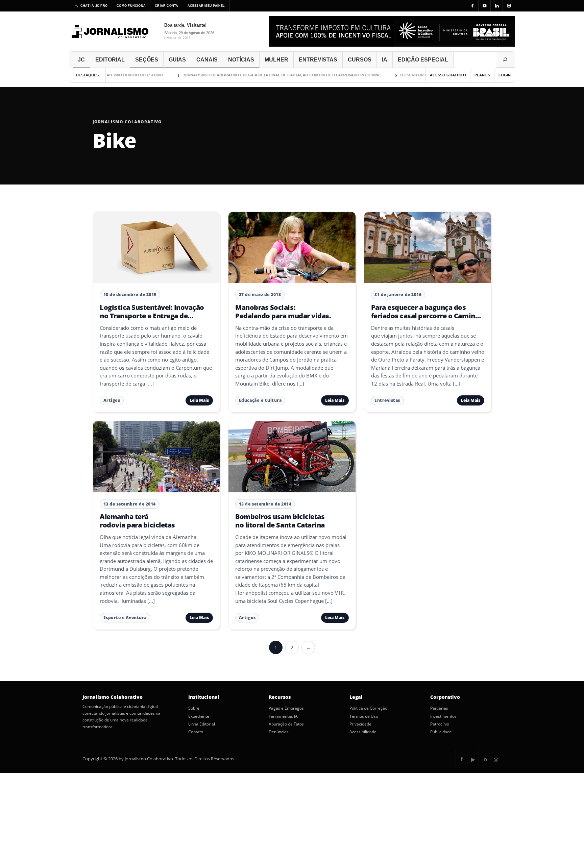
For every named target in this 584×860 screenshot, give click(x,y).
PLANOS (482, 75)
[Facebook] (472, 5)
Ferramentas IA (283, 716)
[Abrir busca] (505, 60)
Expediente (198, 716)
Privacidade (360, 724)
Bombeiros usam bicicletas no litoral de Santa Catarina (279, 520)
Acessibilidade (362, 732)
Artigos (111, 400)
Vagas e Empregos (286, 708)
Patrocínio (439, 724)
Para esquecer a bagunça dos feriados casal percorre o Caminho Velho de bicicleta (427, 315)
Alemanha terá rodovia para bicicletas (137, 520)
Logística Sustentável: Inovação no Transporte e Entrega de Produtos (152, 315)
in (484, 759)
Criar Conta (166, 5)
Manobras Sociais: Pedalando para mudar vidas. (283, 311)
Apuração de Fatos (286, 724)
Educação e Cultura (260, 400)
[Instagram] (509, 5)
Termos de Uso (363, 716)
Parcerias (439, 708)
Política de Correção (368, 708)
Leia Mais (199, 400)
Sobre (193, 708)
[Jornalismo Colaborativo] (110, 31)
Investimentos (443, 716)
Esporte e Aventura (125, 617)
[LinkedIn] (497, 5)
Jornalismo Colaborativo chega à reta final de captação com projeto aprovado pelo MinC (268, 75)
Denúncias (279, 732)
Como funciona (131, 5)
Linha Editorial (201, 724)
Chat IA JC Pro (93, 5)
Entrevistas (387, 400)
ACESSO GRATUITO (448, 75)
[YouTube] (485, 5)
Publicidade (441, 732)
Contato (195, 732)
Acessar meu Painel (206, 5)
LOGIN (504, 75)
